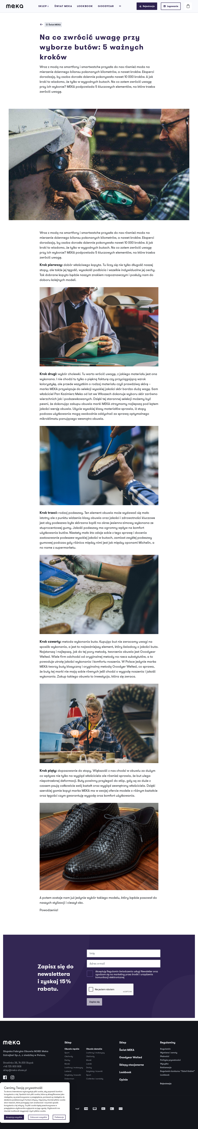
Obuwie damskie (94, 1049)
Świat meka (63, 6)
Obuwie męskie (72, 1049)
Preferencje (59, 1117)
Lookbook (85, 6)
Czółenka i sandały (94, 1078)
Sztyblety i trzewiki (73, 1075)
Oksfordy (69, 1056)
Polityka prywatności (170, 1060)
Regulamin (165, 1049)
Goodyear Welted (130, 1057)
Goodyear (106, 6)
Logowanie (172, 6)
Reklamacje (166, 1067)
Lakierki (68, 1071)
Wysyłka (164, 1063)
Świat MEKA (126, 1050)
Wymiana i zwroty (168, 1052)
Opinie (123, 1079)
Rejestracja (149, 6)
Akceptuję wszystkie (14, 1117)
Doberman (69, 1078)
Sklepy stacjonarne (131, 1064)
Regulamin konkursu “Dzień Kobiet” (177, 1071)
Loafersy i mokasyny (74, 1067)
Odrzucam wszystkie (38, 1117)
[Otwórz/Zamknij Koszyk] (188, 6)
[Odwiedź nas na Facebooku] (5, 1078)
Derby (67, 1060)
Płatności (164, 1056)
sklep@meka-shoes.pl (15, 1070)
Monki (67, 1063)
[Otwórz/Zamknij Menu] (120, 6)
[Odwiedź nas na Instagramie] (12, 1078)
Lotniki (89, 1063)
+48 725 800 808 (12, 1066)
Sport (67, 1052)
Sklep (42, 6)
